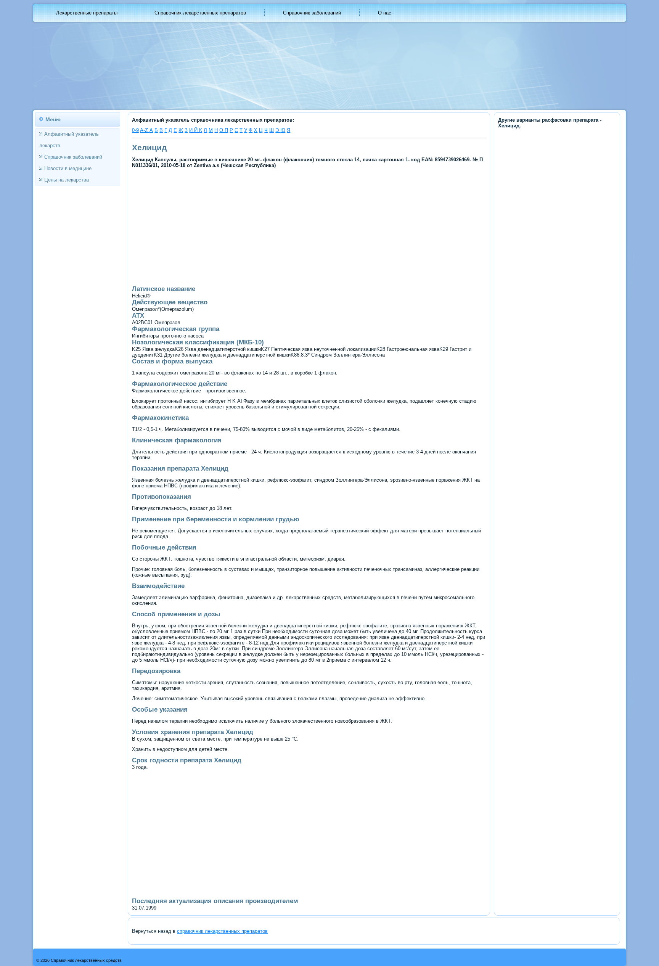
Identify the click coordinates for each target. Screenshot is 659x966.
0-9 (135, 130)
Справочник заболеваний (312, 13)
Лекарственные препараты (86, 13)
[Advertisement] (244, 226)
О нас (384, 13)
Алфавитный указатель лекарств (69, 139)
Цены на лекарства (66, 180)
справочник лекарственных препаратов (222, 931)
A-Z (144, 130)
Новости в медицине (68, 168)
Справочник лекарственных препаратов (200, 13)
